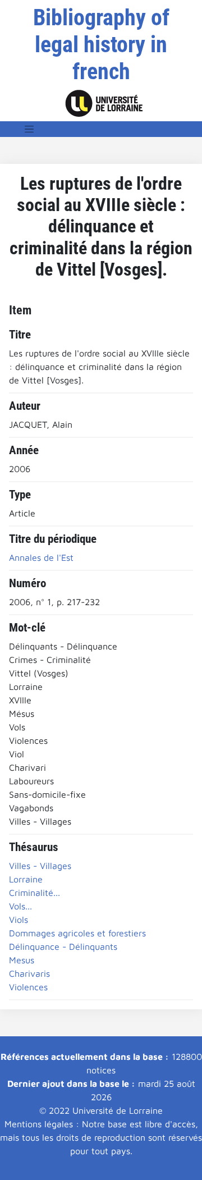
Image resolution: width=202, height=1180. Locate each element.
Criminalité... (34, 893)
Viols (18, 919)
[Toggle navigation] (29, 129)
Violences (28, 987)
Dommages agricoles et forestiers (77, 933)
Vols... (20, 906)
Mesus (21, 960)
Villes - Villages (40, 866)
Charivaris (29, 973)
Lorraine (26, 879)
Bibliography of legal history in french (101, 44)
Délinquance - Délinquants (63, 946)
